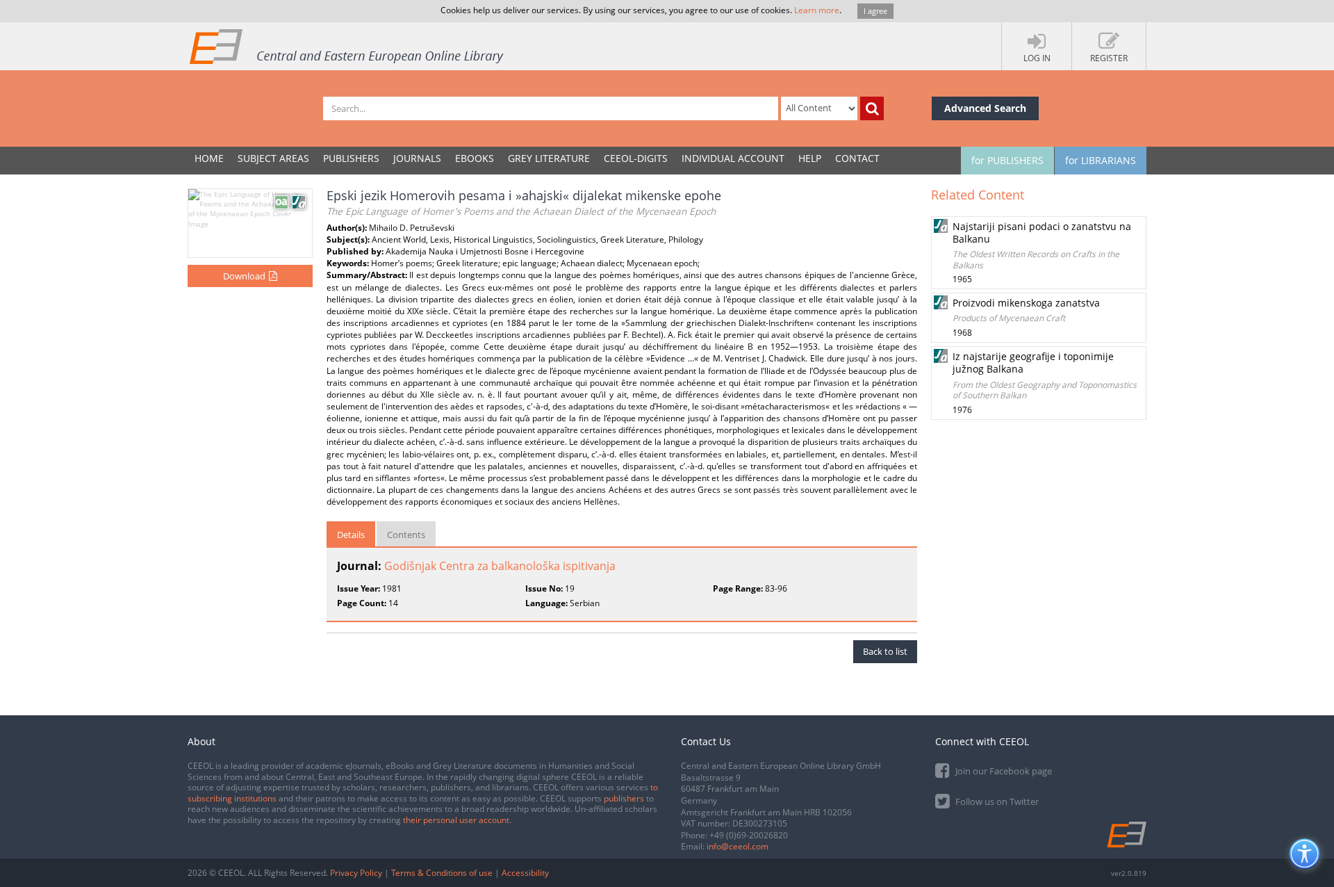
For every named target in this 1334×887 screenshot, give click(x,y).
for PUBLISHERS (1007, 160)
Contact (857, 158)
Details (351, 534)
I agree (875, 11)
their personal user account (456, 820)
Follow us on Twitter (996, 801)
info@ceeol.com (737, 846)
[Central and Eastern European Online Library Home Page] (347, 46)
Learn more (816, 10)
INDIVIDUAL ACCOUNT (733, 158)
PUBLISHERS (351, 158)
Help (809, 158)
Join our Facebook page (1002, 771)
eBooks (474, 158)
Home (209, 158)
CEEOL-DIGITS (636, 158)
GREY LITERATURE (549, 158)
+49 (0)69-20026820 (748, 835)
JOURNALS (417, 158)
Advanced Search (985, 108)
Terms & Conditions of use (442, 873)
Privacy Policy (356, 873)
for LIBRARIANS (1100, 160)
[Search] (872, 108)
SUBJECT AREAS (273, 158)
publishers (624, 798)
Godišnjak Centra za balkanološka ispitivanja (500, 565)
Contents (406, 534)
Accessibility (525, 873)
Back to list (885, 651)
